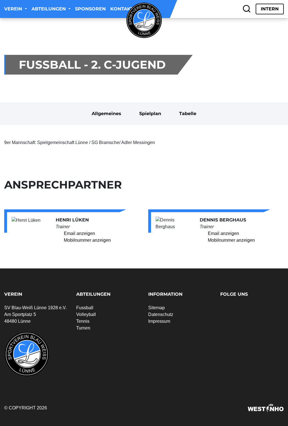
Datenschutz (160, 314)
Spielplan (150, 113)
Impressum (159, 321)
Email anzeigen (79, 233)
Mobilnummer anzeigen (87, 240)
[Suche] (246, 9)
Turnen (83, 328)
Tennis (82, 321)
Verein (14, 9)
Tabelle (187, 113)
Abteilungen (49, 9)
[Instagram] (232, 9)
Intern (270, 9)
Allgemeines (106, 113)
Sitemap (156, 307)
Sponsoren (90, 9)
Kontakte (123, 9)
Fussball (84, 307)
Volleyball (86, 314)
